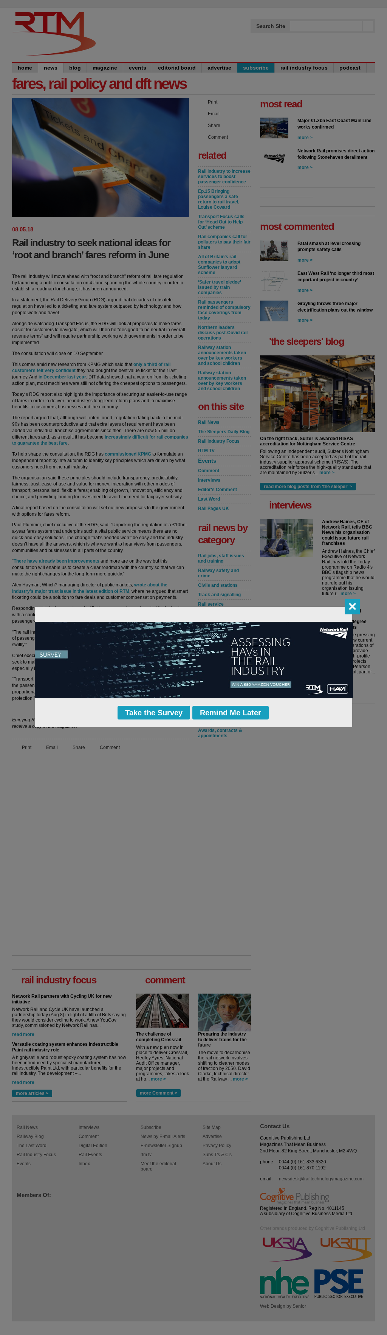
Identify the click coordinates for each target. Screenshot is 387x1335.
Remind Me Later (230, 713)
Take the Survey (154, 713)
